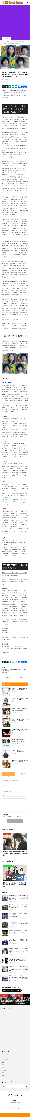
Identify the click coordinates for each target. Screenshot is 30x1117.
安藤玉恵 (12, 669)
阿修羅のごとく (8, 670)
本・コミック (5, 1070)
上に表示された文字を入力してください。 (12, 816)
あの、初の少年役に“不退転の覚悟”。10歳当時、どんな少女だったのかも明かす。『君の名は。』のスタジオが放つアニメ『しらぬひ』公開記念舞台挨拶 (18, 941)
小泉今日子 (21, 669)
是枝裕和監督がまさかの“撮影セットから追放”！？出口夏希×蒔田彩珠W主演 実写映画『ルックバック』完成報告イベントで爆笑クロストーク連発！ (18, 978)
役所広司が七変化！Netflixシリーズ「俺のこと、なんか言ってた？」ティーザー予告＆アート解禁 (18, 923)
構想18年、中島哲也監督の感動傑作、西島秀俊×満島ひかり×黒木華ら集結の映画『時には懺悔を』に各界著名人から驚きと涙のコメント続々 (18, 950)
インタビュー (5, 1057)
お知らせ (15, 1104)
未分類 (3, 1067)
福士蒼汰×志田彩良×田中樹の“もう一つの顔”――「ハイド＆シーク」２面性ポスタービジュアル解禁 (18, 932)
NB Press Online (15, 1095)
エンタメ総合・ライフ (7, 1059)
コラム (3, 1062)
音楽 (3, 1075)
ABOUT (15, 1100)
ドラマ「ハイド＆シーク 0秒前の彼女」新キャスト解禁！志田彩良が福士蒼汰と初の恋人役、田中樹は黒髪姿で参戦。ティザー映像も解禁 (18, 968)
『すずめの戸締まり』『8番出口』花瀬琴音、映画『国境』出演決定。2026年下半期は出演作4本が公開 (18, 915)
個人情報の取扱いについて (15, 1102)
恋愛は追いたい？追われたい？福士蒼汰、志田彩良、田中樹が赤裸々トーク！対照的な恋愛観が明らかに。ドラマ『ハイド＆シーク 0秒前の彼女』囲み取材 (18, 897)
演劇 (6, 38)
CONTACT (15, 1098)
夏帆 (9, 669)
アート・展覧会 (6, 1054)
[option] (7, 999)
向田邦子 (5, 669)
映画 (3, 1065)
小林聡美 (16, 669)
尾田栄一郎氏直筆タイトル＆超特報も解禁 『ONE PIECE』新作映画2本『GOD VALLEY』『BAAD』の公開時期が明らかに (18, 959)
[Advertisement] (15, 21)
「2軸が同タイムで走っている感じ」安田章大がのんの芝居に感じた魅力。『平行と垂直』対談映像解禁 (18, 906)
